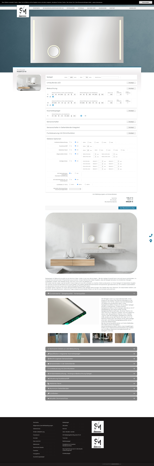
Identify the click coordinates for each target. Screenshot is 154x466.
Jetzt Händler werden (69, 432)
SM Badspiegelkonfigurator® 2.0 (53, 8)
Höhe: (81, 77)
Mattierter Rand (63, 150)
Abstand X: (111, 161)
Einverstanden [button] (145, 2)
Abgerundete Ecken (62, 154)
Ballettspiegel (66, 441)
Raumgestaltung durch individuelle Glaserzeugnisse (72, 449)
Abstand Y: (90, 161)
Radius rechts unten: (106, 156)
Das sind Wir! (91, 8)
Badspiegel (66, 422)
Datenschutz (36, 428)
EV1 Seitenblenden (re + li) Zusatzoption (60, 180)
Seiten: (84, 142)
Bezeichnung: (98, 77)
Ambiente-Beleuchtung (60, 142)
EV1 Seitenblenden (60, 174)
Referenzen (36, 444)
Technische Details (38, 447)
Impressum (36, 435)
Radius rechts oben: (106, 154)
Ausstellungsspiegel (38, 457)
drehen (50, 96)
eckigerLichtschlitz (128, 92)
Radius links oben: (86, 154)
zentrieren (47, 96)
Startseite (36, 8)
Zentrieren (85, 116)
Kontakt (112, 8)
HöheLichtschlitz (119, 92)
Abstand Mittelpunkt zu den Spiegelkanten (89, 92)
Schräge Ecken (63, 161)
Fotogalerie (71, 8)
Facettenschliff (63, 146)
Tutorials (81, 8)
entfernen (53, 96)
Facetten (35, 450)
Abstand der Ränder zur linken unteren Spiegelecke (62, 92)
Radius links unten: (87, 156)
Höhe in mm (110, 92)
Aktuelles (65, 425)
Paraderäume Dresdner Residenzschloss (69, 445)
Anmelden (132, 8)
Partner (65, 428)
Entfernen (81, 116)
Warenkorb (102, 8)
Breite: (66, 77)
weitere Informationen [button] (97, 2)
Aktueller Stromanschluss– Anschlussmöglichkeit (60, 189)
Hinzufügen (131, 82)
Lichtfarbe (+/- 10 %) (62, 184)
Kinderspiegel (66, 453)
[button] (91, 293)
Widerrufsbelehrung (39, 432)
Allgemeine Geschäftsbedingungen (43, 425)
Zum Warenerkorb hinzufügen (127, 208)
